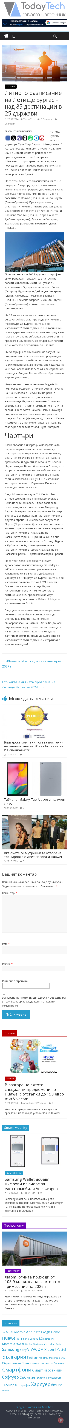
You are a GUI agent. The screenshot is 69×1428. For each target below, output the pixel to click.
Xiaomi (50, 1349)
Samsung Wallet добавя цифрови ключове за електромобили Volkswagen (31, 1183)
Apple (30, 1332)
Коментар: (9, 893)
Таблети (40, 1377)
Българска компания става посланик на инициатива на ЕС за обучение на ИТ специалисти (33, 746)
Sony (23, 1350)
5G (3, 1332)
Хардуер (41, 1384)
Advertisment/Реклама (34, 1103)
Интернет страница (15, 981)
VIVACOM (35, 1349)
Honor (55, 1332)
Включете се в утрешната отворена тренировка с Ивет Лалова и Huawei (33, 855)
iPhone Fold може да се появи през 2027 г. (32, 663)
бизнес (56, 1385)
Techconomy (13, 1270)
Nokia (25, 1344)
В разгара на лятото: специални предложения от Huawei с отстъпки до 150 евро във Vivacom (34, 1091)
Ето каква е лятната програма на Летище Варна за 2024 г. (28, 684)
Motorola (8, 1344)
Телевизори (53, 1377)
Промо (10, 1078)
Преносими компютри (37, 1363)
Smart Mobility (14, 1173)
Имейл (7, 964)
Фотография (22, 1385)
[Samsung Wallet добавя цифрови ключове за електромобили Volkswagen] (34, 1135)
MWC (18, 1344)
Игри (45, 1357)
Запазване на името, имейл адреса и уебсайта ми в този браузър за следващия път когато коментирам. (34, 1001)
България (10, 123)
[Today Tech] (34, 4)
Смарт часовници (47, 1370)
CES (38, 1332)
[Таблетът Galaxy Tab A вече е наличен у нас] (34, 764)
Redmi (59, 1344)
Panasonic (42, 1344)
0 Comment (46, 119)
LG (41, 1338)
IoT (19, 1338)
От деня (11, 86)
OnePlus (33, 1344)
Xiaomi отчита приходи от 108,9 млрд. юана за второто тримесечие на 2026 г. (32, 1281)
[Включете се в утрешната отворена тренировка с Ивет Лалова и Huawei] (34, 817)
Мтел (63, 1357)
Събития (27, 1377)
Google (45, 1332)
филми (5, 1390)
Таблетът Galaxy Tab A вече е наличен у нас (34, 801)
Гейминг (34, 1357)
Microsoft (48, 1338)
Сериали (59, 1363)
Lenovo (34, 1338)
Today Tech (29, 119)
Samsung (10, 1349)
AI (11, 1332)
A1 (8, 1332)
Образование (11, 1363)
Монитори (54, 1357)
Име (6, 943)
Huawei (9, 1338)
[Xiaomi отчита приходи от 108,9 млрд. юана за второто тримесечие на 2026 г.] (34, 1233)
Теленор (8, 1385)
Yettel (61, 1349)
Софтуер (10, 1377)
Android (19, 1332)
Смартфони (16, 1369)
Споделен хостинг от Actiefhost (34, 1407)
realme (51, 1344)
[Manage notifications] (61, 1420)
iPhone (25, 1338)
